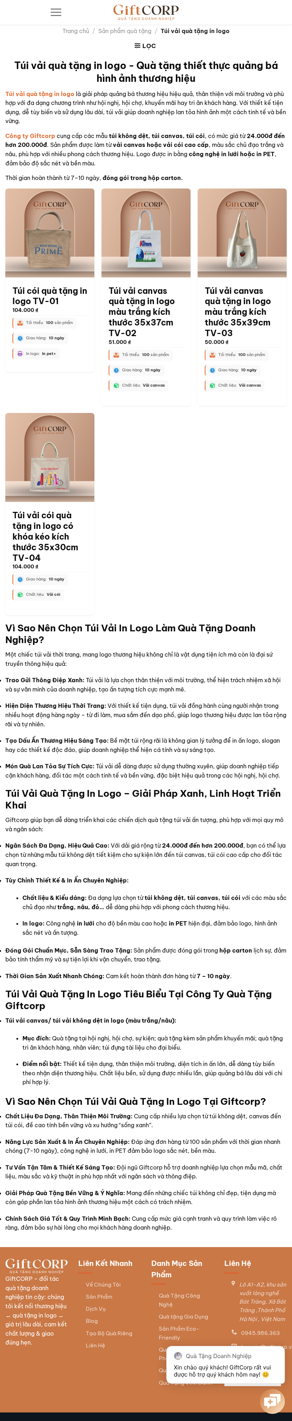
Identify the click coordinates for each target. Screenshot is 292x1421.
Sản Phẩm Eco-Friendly (179, 1333)
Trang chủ (75, 31)
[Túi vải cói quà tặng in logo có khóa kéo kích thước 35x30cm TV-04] (49, 457)
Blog (92, 1320)
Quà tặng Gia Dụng (183, 1316)
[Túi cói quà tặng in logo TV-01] (49, 233)
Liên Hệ (95, 1345)
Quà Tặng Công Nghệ (179, 1300)
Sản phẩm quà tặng (124, 31)
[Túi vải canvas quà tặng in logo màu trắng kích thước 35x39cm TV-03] (242, 233)
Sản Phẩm (99, 1296)
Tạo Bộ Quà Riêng (109, 1333)
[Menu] (55, 12)
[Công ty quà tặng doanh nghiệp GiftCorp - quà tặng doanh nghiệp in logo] (146, 12)
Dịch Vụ (96, 1308)
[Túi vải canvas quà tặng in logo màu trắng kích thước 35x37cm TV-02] (146, 233)
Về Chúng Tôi (103, 1284)
